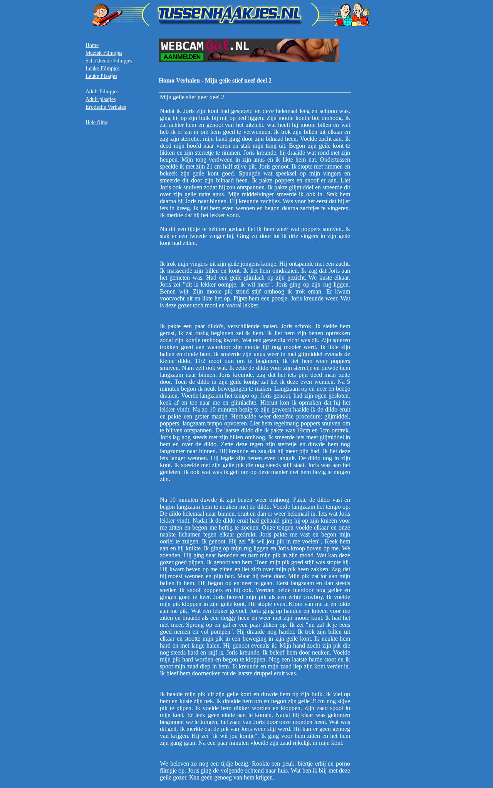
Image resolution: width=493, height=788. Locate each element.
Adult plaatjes (101, 99)
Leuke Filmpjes (102, 68)
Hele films (97, 122)
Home (92, 45)
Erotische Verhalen (106, 107)
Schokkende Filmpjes (109, 61)
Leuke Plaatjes (101, 76)
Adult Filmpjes (102, 91)
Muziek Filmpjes (104, 53)
